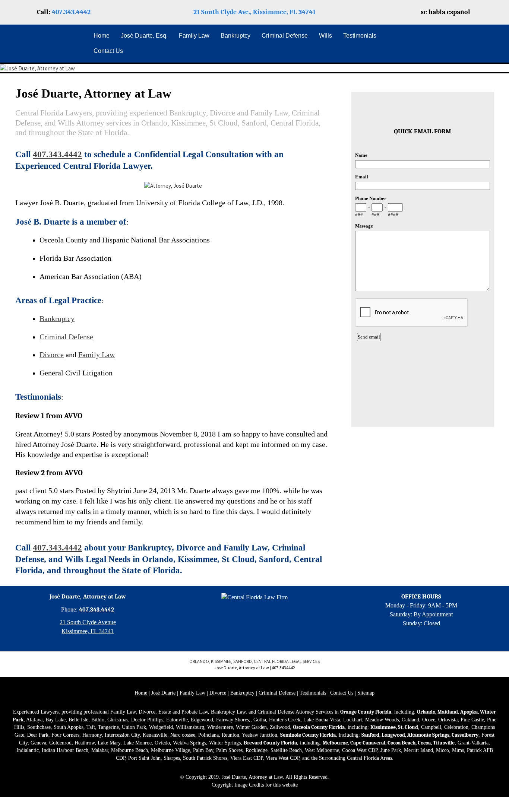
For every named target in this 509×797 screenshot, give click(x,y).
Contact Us (341, 693)
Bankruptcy (57, 319)
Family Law (96, 355)
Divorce (51, 355)
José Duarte (163, 693)
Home (141, 693)
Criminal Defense (66, 337)
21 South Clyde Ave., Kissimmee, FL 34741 (254, 12)
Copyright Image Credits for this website (255, 785)
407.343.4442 (71, 12)
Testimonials (313, 693)
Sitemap (365, 693)
